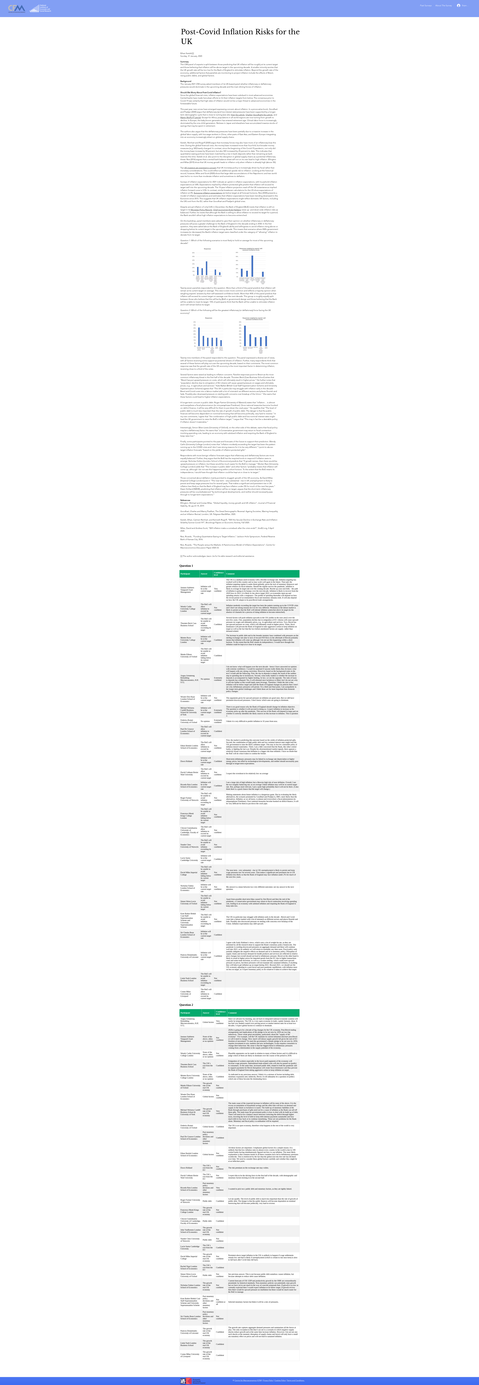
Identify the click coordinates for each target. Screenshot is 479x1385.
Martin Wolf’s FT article (190, 117)
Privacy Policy (268, 1380)
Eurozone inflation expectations (208, 193)
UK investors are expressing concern (200, 168)
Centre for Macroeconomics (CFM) (248, 1380)
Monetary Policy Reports (201, 210)
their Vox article (238, 115)
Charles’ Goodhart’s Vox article (259, 115)
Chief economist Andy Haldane (227, 210)
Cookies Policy (280, 1380)
